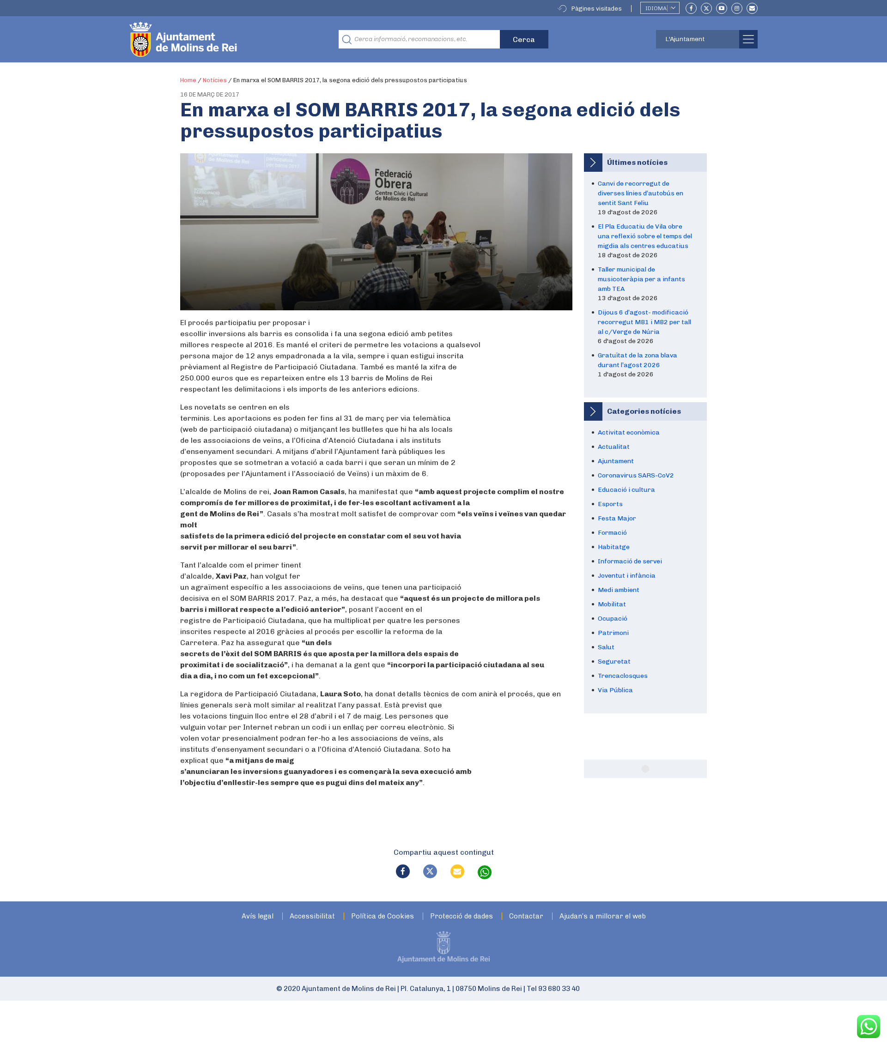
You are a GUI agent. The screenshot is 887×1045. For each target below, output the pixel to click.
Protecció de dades (461, 916)
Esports (610, 504)
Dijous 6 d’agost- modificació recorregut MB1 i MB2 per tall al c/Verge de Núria (644, 322)
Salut (606, 647)
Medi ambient (618, 590)
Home (188, 80)
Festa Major (617, 518)
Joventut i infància (627, 576)
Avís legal (257, 916)
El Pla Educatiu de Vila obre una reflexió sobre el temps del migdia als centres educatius (645, 236)
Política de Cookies (382, 916)
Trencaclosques (623, 676)
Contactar (526, 916)
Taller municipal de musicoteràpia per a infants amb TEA (641, 279)
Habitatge (614, 547)
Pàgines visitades (596, 8)
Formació (612, 533)
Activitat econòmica (629, 432)
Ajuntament (616, 461)
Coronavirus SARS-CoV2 (636, 475)
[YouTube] (721, 8)
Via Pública (615, 690)
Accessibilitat (312, 916)
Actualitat (614, 447)
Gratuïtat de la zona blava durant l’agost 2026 (637, 360)
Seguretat (614, 661)
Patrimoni (613, 633)
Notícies (215, 80)
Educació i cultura (626, 490)
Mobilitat (612, 604)
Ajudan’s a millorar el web (602, 916)
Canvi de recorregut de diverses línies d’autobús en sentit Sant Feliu (640, 193)
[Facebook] (691, 8)
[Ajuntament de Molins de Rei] (217, 39)
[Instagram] (736, 8)
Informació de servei (630, 561)
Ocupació (612, 618)
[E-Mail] (752, 8)
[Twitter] (706, 8)
